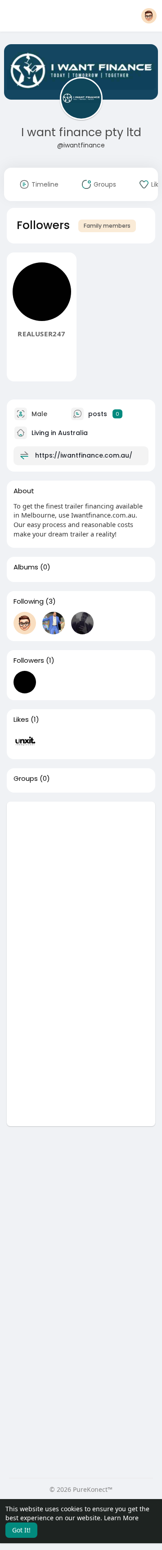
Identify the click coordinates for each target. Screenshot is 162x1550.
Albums (26, 567)
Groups (26, 778)
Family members (107, 225)
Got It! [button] (21, 1530)
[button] (149, 16)
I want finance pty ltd (81, 132)
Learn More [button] (121, 1517)
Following (29, 601)
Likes (21, 719)
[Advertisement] (81, 883)
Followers (29, 660)
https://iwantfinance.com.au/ (83, 454)
